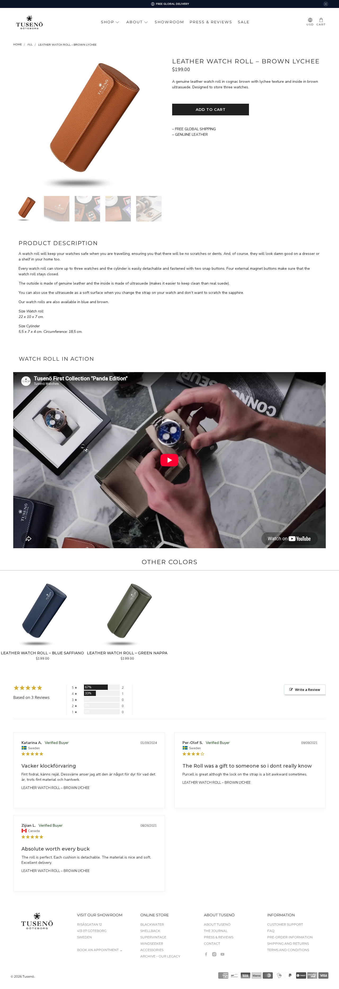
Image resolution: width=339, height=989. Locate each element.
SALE (243, 22)
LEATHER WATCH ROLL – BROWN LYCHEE (55, 788)
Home (17, 44)
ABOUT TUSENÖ (217, 924)
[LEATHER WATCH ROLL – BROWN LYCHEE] (90, 124)
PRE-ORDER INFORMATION (290, 937)
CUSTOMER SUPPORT (285, 924)
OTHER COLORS (170, 562)
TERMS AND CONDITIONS (288, 950)
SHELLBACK (150, 931)
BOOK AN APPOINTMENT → (100, 950)
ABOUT (134, 22)
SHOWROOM (169, 22)
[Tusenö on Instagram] (214, 954)
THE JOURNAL (216, 931)
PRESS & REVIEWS (211, 22)
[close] (325, 4)
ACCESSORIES (151, 950)
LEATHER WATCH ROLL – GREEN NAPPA (127, 653)
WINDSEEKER (151, 944)
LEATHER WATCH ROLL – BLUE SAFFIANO (42, 653)
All (30, 44)
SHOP (107, 22)
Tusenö (28, 976)
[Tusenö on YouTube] (222, 954)
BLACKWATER (152, 924)
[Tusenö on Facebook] (206, 954)
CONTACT (212, 944)
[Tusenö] (29, 22)
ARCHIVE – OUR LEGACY (160, 956)
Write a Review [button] (307, 689)
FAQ (270, 931)
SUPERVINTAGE (153, 937)
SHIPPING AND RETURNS (288, 944)
